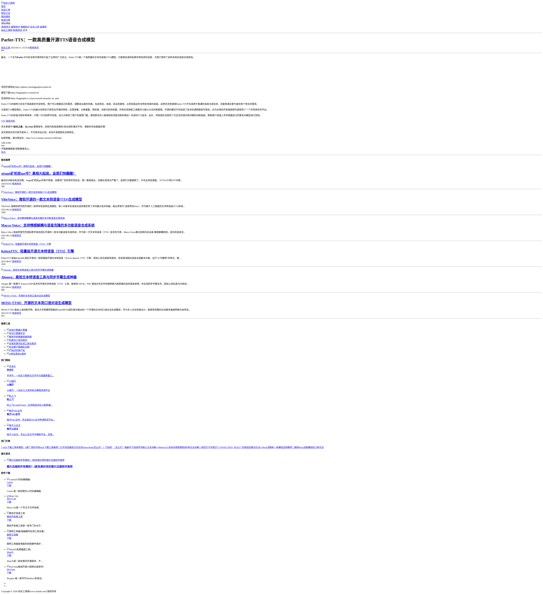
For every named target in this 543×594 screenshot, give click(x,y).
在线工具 (5, 10)
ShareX (10, 552)
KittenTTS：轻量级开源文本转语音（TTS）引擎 (37, 251)
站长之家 (5, 47)
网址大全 (5, 13)
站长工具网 (6, 30)
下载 (9, 485)
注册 (8, 20)
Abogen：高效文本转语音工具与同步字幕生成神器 (39, 277)
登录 (3, 20)
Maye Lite (11, 498)
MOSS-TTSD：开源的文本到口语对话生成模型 (36, 303)
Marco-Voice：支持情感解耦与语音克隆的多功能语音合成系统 (48, 225)
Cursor (10, 482)
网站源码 (5, 16)
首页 (3, 6)
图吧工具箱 (12, 535)
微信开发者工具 (15, 516)
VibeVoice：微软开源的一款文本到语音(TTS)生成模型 (41, 199)
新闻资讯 (17, 30)
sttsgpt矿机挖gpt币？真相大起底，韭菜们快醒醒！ (38, 173)
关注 (3, 152)
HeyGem (11, 569)
